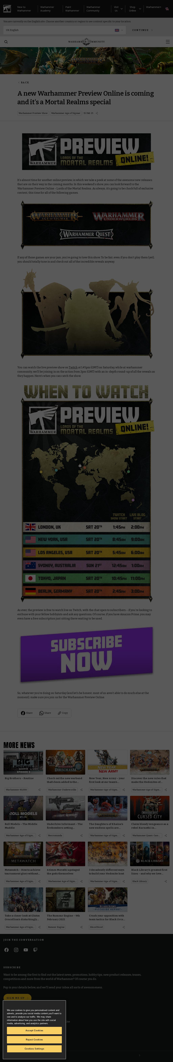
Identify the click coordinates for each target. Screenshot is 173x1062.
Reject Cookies (34, 1039)
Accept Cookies (34, 1030)
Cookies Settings (34, 1048)
